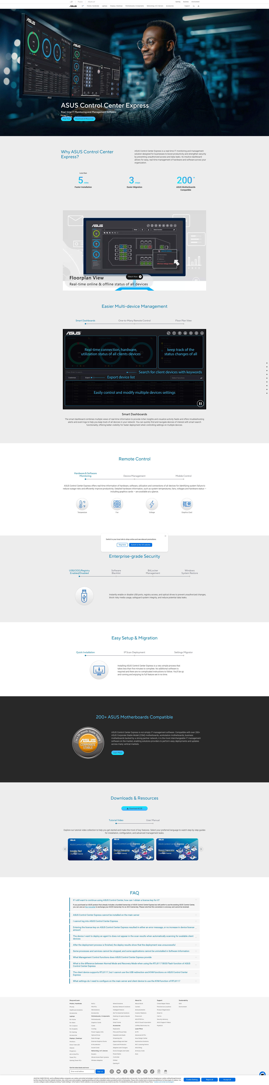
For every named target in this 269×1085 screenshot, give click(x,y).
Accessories (73, 1013)
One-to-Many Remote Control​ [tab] (134, 320)
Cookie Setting (192, 1080)
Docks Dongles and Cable (121, 1051)
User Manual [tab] (153, 820)
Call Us (159, 1016)
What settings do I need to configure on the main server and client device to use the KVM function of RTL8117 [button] (126, 981)
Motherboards (95, 1019)
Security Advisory (162, 1019)
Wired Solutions (118, 1003)
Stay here (122, 545)
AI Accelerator (95, 1044)
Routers (93, 1054)
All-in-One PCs (74, 1054)
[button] (177, 2)
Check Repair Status (163, 1003)
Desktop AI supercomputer (121, 1016)
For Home (73, 1019)
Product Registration (163, 1010)
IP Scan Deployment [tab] (134, 652)
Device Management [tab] (134, 476)
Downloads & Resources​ (84, 119)
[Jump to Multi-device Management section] (266, 370)
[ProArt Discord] (166, 1071)
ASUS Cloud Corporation (143, 1022)
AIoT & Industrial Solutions (121, 1013)
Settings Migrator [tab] (183, 652)
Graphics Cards (96, 1022)
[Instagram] (112, 1071)
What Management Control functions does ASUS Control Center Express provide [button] (112, 957)
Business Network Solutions (121, 1007)
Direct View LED (75, 1045)
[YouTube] (118, 1071)
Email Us (159, 1013)
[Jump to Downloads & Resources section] (266, 388)
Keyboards (116, 1029)
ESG (180, 1003)
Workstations (95, 1010)
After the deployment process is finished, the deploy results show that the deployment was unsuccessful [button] (124, 945)
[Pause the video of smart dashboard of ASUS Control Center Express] (200, 403)
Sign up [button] (100, 1071)
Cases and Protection (119, 1044)
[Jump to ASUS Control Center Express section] (266, 366)
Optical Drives (95, 1035)
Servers (115, 1019)
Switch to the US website (140, 545)
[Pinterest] (145, 1071)
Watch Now (133, 276)
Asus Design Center (141, 1038)
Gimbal (115, 1060)
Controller (116, 1057)
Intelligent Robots (118, 1010)
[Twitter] (132, 1071)
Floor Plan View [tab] (183, 320)
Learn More (117, 753)
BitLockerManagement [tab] (153, 572)
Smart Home (117, 1022)
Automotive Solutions (142, 1041)
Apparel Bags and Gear (120, 1041)
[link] (73, 6)
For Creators (74, 1026)
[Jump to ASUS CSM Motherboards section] (266, 385)
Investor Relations (140, 1013)
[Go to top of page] (266, 362)
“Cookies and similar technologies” (163, 1082)
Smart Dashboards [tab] (85, 320)
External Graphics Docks (99, 1041)
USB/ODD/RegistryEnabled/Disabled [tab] (79, 572)
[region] (133, 849)
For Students (74, 1029)
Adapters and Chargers (120, 1048)
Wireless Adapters (97, 1060)
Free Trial (66, 119)
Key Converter (90, 907)
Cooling (93, 1029)
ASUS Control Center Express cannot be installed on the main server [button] (106, 915)
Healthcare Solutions (76, 1010)
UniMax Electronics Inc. (142, 1025)
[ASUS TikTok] (152, 1071)
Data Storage (95, 1038)
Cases (93, 1026)
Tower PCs (73, 1057)
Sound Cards (95, 1048)
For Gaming (73, 1032)
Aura (136, 1054)
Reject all (209, 1080)
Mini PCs (94, 1007)
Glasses (72, 1048)
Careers (137, 1007)
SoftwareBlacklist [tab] (116, 572)
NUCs (93, 1003)
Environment (195, 2)
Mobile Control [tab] (183, 476)
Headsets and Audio (119, 1035)
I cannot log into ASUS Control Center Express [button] (95, 921)
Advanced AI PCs (140, 1035)
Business (186, 2)
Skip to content (70, 6)
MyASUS (160, 1025)
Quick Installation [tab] (85, 652)
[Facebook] (125, 1071)
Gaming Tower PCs (75, 1060)
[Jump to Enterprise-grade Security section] (266, 377)
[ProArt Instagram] (159, 1071)
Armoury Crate (139, 1051)
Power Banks (117, 1054)
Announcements (140, 1010)
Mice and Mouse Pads (120, 1032)
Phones (72, 1007)
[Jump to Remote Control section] (266, 373)
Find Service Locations (164, 1007)
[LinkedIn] (139, 1071)
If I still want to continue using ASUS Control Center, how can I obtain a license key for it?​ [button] (116, 900)
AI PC (137, 1032)
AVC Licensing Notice (142, 1044)
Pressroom (138, 1016)
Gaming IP (116, 1063)
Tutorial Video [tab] (116, 820)
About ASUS (139, 1003)
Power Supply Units (97, 1032)
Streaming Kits (117, 1038)
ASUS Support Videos (164, 1022)
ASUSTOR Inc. (139, 1019)
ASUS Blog (138, 1048)
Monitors (72, 1041)
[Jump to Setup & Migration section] (266, 381)
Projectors (73, 1051)
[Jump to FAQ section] (266, 392)
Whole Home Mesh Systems (100, 1057)
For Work (72, 1023)
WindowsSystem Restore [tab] (189, 572)
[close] (165, 536)
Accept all (227, 1080)
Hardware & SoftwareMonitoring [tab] (85, 474)
